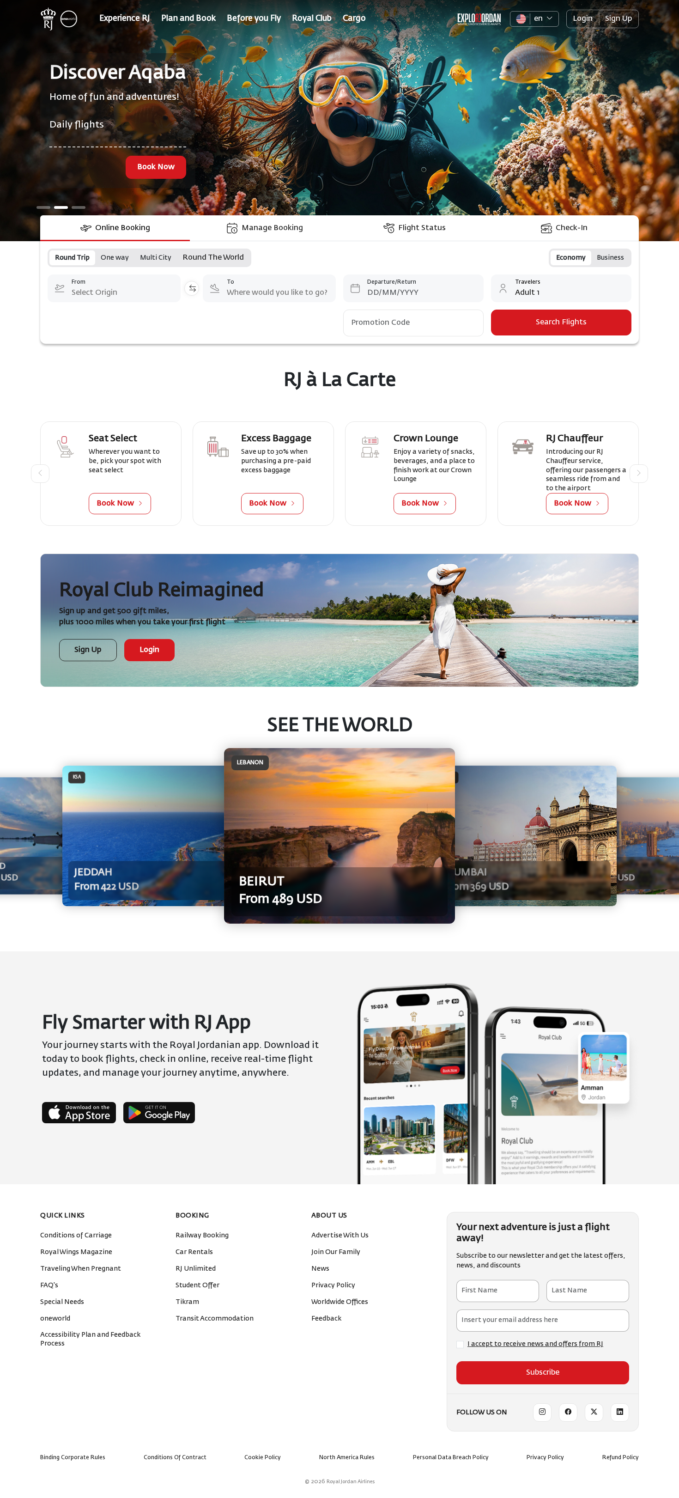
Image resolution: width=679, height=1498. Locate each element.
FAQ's (50, 1285)
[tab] (115, 228)
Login (583, 19)
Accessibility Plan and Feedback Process (90, 1339)
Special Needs (62, 1302)
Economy (571, 258)
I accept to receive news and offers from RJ (535, 1344)
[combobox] (114, 288)
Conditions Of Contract (175, 1458)
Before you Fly (254, 19)
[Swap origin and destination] (191, 288)
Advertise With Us (340, 1235)
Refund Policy (620, 1458)
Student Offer (198, 1285)
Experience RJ (124, 19)
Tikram (188, 1302)
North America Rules (347, 1458)
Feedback (327, 1318)
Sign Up (618, 19)
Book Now (222, 167)
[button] (40, 473)
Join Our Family (336, 1252)
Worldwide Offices (340, 1302)
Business (610, 258)
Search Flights (561, 322)
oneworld (56, 1318)
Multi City (155, 258)
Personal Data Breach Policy (451, 1458)
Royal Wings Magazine (77, 1252)
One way (115, 258)
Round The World (213, 258)
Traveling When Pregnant (81, 1269)
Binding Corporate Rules (72, 1458)
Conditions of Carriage (76, 1235)
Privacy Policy (334, 1285)
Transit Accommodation (215, 1318)
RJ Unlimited (196, 1269)
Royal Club (312, 19)
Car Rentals (195, 1252)
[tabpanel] (339, 292)
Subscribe (542, 1372)
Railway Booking (203, 1235)
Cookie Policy (262, 1458)
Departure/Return (391, 282)
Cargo (354, 19)
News (321, 1269)
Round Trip (72, 258)
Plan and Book (188, 19)
